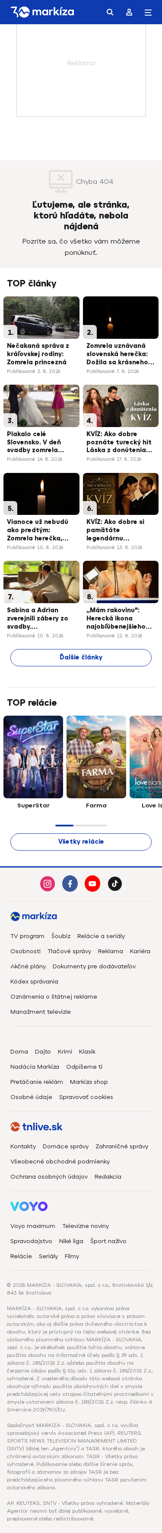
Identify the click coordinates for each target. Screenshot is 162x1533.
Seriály (48, 1256)
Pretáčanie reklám (36, 1082)
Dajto (43, 1051)
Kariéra (140, 951)
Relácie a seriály (101, 936)
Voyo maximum (32, 1226)
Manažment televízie (40, 1012)
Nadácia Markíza (34, 1066)
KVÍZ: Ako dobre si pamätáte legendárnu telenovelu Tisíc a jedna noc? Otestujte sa (115, 531)
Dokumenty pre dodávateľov (94, 966)
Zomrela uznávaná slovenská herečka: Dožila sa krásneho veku (117, 355)
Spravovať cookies (86, 1097)
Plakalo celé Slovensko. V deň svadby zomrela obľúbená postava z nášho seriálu (39, 443)
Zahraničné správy (121, 1146)
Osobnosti (25, 951)
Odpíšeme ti (84, 1066)
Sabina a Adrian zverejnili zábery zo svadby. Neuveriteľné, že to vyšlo (37, 619)
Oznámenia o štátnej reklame (53, 996)
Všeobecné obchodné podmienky (60, 1161)
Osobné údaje (31, 1097)
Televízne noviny (85, 1226)
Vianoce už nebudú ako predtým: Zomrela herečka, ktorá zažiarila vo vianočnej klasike (37, 531)
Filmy (72, 1256)
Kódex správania (34, 981)
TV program (27, 936)
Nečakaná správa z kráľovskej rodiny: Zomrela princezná (38, 354)
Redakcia (108, 1176)
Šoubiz (60, 936)
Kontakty (23, 1146)
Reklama (110, 951)
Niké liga (71, 1241)
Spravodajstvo (31, 1241)
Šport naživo (108, 1241)
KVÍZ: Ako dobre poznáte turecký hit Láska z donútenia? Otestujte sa (119, 443)
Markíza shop (89, 1082)
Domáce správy (66, 1146)
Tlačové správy (69, 951)
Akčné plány (28, 966)
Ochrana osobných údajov (49, 1176)
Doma (19, 1051)
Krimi (65, 1051)
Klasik (87, 1051)
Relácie (21, 1256)
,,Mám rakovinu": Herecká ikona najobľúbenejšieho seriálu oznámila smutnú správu (116, 619)
